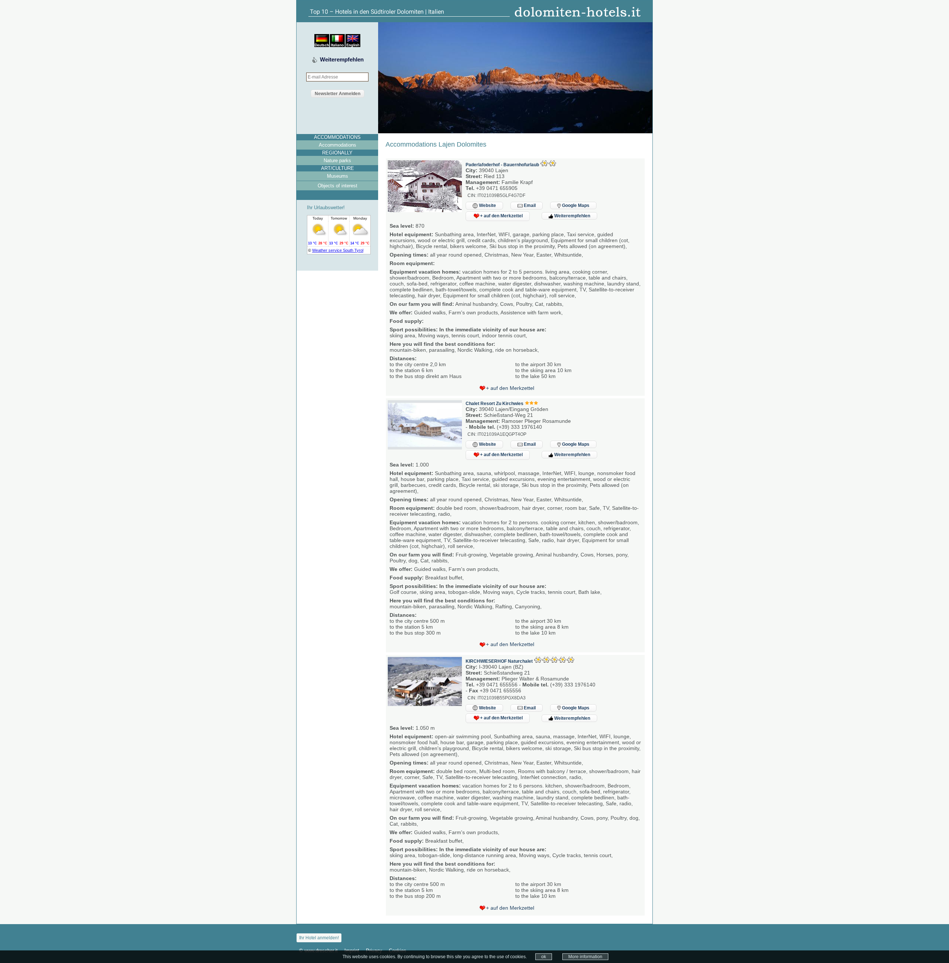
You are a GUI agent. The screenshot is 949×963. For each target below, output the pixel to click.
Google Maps (575, 205)
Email (529, 205)
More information (585, 956)
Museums (337, 176)
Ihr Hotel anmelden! (319, 937)
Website (487, 205)
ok (543, 956)
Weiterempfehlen (342, 59)
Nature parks (337, 160)
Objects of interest (337, 185)
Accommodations (337, 145)
